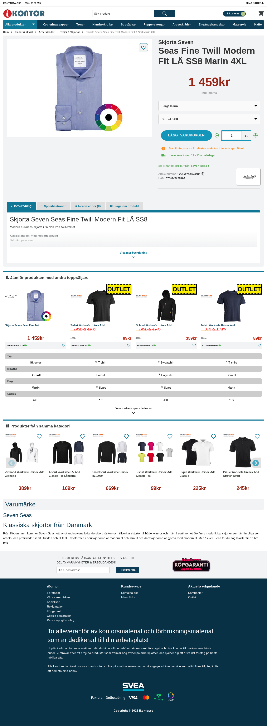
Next (255, 463)
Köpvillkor (53, 602)
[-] (217, 135)
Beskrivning (22, 206)
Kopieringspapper (55, 24)
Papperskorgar (154, 24)
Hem (6, 32)
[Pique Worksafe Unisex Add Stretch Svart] (243, 452)
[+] (255, 135)
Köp (20, 315)
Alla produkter (15, 24)
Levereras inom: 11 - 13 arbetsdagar (192, 155)
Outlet (192, 597)
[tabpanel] (79, 88)
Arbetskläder (182, 24)
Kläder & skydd (24, 32)
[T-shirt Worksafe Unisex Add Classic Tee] (155, 452)
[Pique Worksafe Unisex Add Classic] (199, 452)
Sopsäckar (128, 24)
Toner (80, 24)
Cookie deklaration (59, 615)
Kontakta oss (12, 3)
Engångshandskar (212, 24)
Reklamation (55, 606)
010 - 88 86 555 (33, 3)
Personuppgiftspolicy (60, 620)
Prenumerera (128, 569)
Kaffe (258, 24)
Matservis (239, 24)
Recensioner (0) (89, 206)
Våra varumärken (58, 597)
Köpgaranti (54, 611)
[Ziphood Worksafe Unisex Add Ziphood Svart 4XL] (166, 305)
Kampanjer (195, 592)
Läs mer (53, 315)
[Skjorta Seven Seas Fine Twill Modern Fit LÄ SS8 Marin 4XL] (79, 88)
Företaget (53, 592)
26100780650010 (189, 174)
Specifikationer (54, 206)
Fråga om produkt (126, 206)
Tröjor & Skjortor (70, 32)
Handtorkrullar (102, 24)
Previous (11, 463)
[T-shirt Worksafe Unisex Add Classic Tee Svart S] (101, 305)
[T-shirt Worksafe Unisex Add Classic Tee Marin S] (231, 305)
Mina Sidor (253, 3)
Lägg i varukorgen (186, 135)
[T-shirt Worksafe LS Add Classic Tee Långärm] (68, 452)
